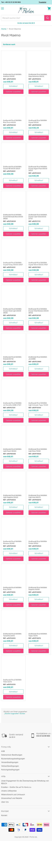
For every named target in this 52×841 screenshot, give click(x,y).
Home (3, 29)
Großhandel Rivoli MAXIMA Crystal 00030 (38, 121)
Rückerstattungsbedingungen (13, 759)
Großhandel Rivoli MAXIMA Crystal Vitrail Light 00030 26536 (12, 311)
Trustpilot (42, 2)
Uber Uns (5, 802)
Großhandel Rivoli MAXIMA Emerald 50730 (12, 358)
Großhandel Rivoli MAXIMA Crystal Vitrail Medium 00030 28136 (39, 311)
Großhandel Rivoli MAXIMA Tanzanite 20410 (12, 635)
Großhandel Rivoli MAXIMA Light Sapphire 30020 (12, 496)
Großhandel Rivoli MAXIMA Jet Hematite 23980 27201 (12, 404)
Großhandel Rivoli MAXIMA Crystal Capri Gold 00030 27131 (38, 216)
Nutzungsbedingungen (10, 770)
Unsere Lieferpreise (9, 791)
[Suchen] (47, 18)
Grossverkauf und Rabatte (11, 798)
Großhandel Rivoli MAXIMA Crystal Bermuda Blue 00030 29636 (13, 216)
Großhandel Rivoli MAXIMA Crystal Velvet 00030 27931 (38, 264)
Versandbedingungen (9, 762)
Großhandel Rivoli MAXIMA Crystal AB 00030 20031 (12, 167)
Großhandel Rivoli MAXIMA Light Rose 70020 (38, 450)
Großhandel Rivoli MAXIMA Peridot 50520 (38, 542)
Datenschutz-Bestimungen (11, 755)
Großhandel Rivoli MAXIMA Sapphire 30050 (38, 588)
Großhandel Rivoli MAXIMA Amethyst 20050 (12, 75)
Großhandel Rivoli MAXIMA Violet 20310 (12, 681)
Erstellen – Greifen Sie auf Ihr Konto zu (16, 787)
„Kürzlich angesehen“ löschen (14, 713)
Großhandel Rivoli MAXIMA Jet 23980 (38, 358)
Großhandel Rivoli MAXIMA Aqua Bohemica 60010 (38, 75)
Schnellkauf (13, 86)
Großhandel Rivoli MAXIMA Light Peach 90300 (12, 450)
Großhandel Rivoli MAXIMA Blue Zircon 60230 (12, 121)
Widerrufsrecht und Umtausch (13, 794)
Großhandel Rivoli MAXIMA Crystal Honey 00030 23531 (13, 264)
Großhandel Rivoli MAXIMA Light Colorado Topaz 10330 (38, 404)
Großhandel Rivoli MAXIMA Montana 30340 (12, 542)
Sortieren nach (9, 44)
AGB (3, 751)
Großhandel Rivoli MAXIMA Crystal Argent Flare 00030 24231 (38, 168)
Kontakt (4, 815)
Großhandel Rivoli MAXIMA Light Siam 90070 (38, 496)
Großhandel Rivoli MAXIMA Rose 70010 (12, 588)
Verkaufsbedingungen (10, 766)
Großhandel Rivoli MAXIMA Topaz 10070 (38, 635)
